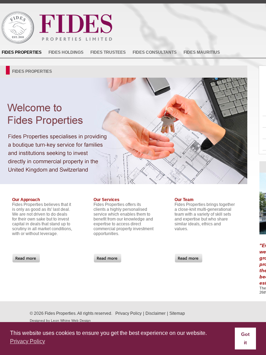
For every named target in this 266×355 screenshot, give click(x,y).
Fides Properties (22, 52)
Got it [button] (245, 338)
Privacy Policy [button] (27, 341)
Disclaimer (155, 313)
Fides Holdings (65, 52)
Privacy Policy (128, 313)
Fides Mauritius (202, 52)
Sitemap (177, 313)
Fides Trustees (108, 52)
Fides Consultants (155, 52)
